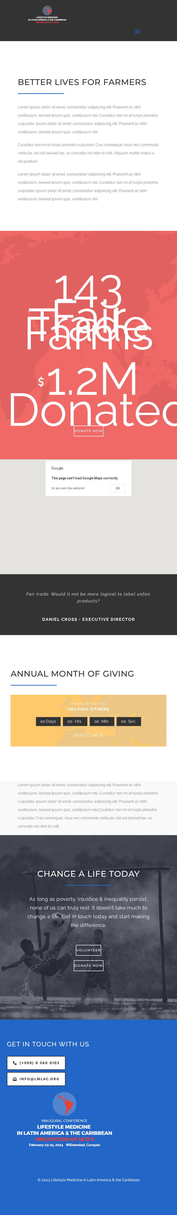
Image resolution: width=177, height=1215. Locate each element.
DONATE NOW (88, 735)
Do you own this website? (68, 488)
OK (118, 488)
